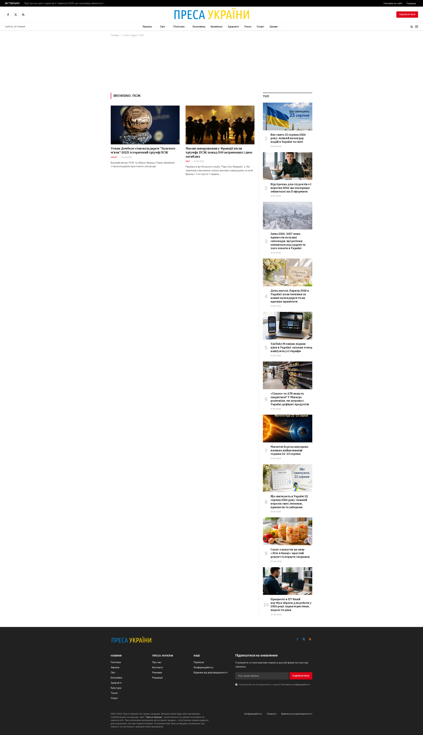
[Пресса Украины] (211, 14)
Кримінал (216, 26)
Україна (147, 26)
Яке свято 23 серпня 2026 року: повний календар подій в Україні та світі (288, 138)
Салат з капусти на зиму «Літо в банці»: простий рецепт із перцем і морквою (290, 553)
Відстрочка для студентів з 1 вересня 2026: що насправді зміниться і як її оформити (66, 3)
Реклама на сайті (393, 3)
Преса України (154, 717)
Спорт (260, 26)
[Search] (412, 26)
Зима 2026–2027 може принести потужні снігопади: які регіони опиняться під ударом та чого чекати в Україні (288, 241)
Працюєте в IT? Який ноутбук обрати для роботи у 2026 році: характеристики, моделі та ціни (290, 605)
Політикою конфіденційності (295, 684)
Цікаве (274, 26)
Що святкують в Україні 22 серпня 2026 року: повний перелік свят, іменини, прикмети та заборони (289, 502)
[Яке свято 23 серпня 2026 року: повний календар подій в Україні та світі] (287, 116)
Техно (247, 26)
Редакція (411, 3)
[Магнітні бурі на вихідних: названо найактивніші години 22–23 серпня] (287, 428)
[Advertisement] (211, 64)
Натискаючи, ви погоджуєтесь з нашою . (274, 684)
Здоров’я (233, 26)
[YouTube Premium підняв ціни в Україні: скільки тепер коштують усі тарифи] (287, 325)
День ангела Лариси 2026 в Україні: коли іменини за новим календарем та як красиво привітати (289, 296)
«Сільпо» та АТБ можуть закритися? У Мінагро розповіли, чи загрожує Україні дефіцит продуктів (289, 399)
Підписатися (407, 14)
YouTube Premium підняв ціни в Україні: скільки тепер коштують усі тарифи (291, 347)
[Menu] (416, 26)
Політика (179, 26)
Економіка (199, 26)
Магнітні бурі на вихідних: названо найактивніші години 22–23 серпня (289, 450)
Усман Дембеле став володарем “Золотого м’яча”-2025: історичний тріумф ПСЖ (143, 150)
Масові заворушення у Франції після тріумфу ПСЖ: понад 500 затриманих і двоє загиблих (219, 152)
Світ (162, 26)
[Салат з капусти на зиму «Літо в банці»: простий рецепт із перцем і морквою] (287, 531)
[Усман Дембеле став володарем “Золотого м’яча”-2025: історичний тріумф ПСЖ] (145, 125)
